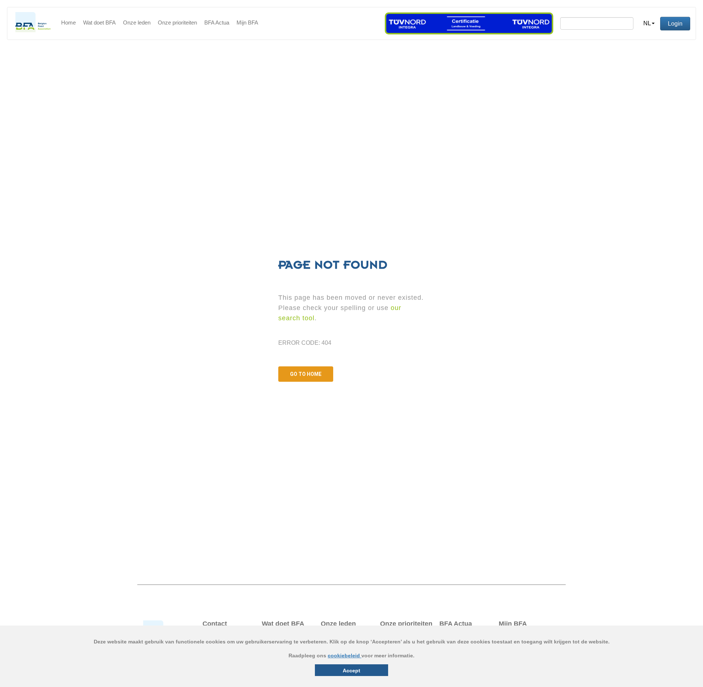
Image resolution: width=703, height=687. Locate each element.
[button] (649, 23)
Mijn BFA (247, 22)
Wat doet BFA (99, 22)
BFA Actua (216, 22)
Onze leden (136, 22)
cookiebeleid (344, 655)
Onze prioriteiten (177, 22)
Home (68, 22)
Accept (351, 670)
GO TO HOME (305, 374)
